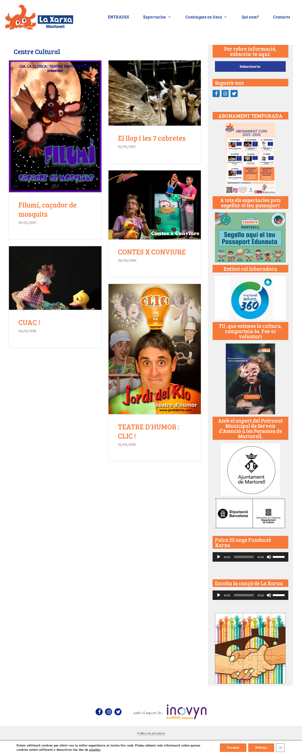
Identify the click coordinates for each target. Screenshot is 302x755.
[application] (250, 557)
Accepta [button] (233, 747)
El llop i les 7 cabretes (152, 138)
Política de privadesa (151, 733)
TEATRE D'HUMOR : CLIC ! (148, 431)
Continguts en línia (203, 17)
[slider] (279, 556)
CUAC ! (29, 322)
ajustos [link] (94, 749)
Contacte (281, 17)
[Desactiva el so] (269, 557)
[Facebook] (216, 93)
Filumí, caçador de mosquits (47, 209)
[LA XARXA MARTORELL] (39, 16)
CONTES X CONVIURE (152, 251)
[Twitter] (234, 93)
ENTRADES (118, 17)
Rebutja (261, 747)
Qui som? (250, 17)
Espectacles (154, 17)
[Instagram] (225, 93)
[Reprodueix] (218, 557)
